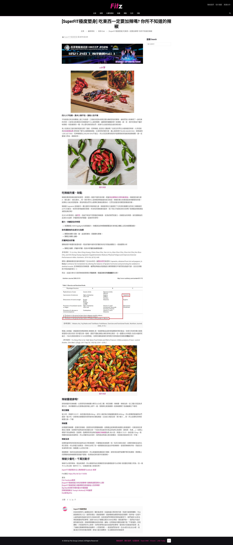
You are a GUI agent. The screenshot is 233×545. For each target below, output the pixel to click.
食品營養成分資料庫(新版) (118, 197)
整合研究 (101, 261)
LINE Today (161, 541)
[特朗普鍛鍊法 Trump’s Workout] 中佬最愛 (77, 490)
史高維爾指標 (68, 131)
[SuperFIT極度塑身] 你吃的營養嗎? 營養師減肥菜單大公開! (83, 483)
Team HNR (145, 541)
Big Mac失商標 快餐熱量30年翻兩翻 (75, 488)
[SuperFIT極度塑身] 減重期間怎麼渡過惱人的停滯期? (81, 485)
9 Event (152, 541)
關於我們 (127, 541)
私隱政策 (136, 541)
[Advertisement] (159, 76)
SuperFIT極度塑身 (70, 37)
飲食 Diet (101, 31)
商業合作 (227, 5)
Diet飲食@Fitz (67, 493)
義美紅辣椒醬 (101, 432)
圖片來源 (102, 187)
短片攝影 (219, 5)
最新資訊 (91, 31)
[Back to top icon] (169, 541)
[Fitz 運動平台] (116, 5)
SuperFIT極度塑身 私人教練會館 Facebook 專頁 (79, 470)
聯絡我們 (210, 5)
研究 (78, 215)
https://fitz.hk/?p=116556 (77, 474)
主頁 (82, 31)
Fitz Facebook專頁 (68, 480)
